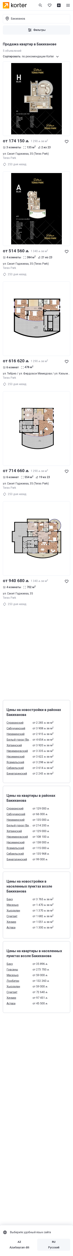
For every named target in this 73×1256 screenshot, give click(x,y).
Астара (11, 927)
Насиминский (15, 756)
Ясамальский (15, 762)
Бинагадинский (17, 773)
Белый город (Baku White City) (18, 739)
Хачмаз (11, 922)
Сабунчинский (16, 728)
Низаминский (15, 734)
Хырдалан (13, 910)
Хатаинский (14, 745)
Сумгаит (12, 916)
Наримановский (17, 751)
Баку (10, 899)
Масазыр (13, 905)
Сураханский (15, 722)
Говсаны (12, 969)
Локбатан (13, 981)
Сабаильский (15, 768)
